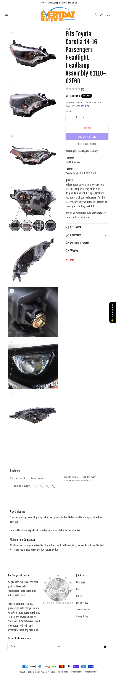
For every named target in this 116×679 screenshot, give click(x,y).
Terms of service (91, 672)
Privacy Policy (82, 616)
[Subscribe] (58, 646)
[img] (73, 89)
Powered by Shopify (48, 672)
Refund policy (63, 672)
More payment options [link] (87, 144)
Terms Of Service (83, 609)
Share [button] (71, 260)
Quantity (69, 111)
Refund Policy (82, 602)
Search (79, 589)
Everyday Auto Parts (33, 672)
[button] (6, 14)
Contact (79, 596)
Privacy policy (76, 672)
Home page (80, 582)
